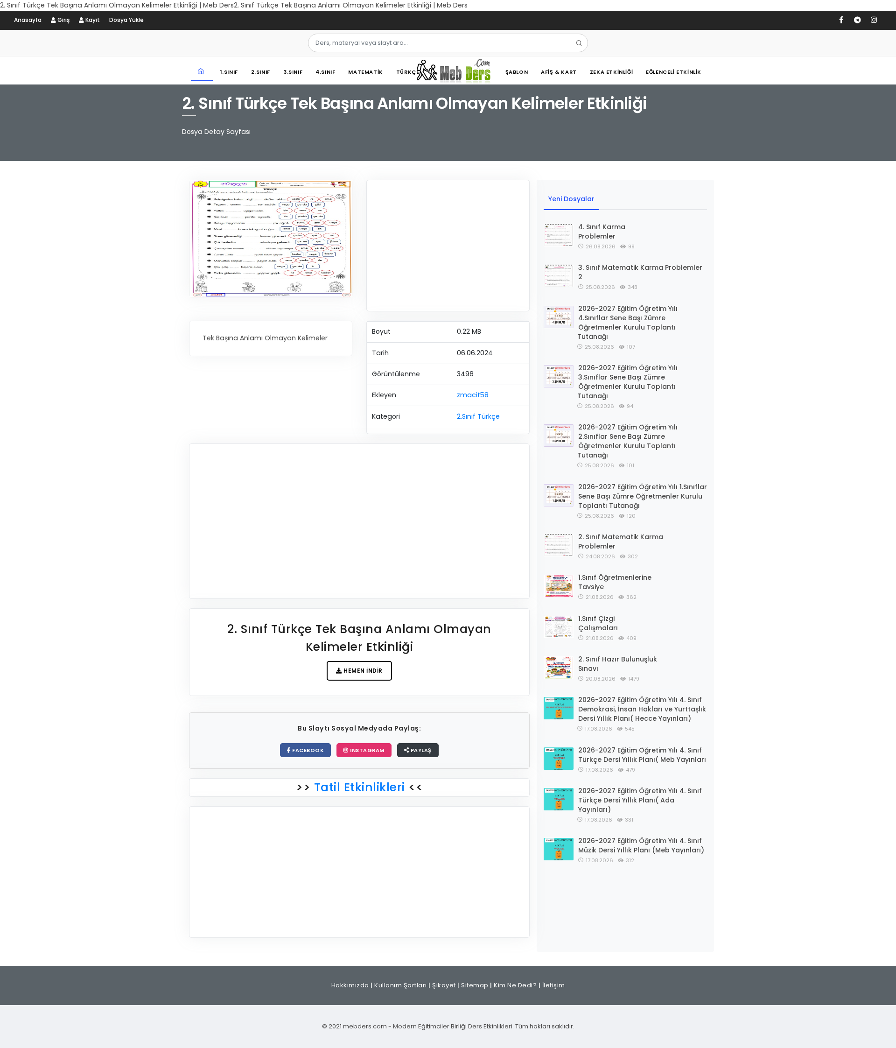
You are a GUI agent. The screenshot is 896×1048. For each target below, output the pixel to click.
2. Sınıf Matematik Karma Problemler (620, 541)
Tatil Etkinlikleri (359, 787)
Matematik (365, 72)
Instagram (367, 750)
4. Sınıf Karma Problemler (601, 231)
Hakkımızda (350, 985)
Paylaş (420, 750)
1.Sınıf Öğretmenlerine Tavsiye (614, 582)
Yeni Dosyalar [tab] (571, 199)
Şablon (516, 72)
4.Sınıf (325, 72)
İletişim (553, 985)
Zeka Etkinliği (611, 72)
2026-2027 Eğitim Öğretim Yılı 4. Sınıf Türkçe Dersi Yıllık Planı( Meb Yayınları (642, 755)
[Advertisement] (448, 245)
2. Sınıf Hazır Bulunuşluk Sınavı (617, 663)
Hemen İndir (362, 671)
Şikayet (444, 985)
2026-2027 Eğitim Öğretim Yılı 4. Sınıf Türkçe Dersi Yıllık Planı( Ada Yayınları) (640, 800)
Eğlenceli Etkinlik (673, 72)
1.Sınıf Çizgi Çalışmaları (598, 623)
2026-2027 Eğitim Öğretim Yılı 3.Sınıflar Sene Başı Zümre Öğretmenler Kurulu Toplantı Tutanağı (627, 382)
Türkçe (408, 72)
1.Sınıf (229, 72)
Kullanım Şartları (400, 985)
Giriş (63, 20)
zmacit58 (473, 395)
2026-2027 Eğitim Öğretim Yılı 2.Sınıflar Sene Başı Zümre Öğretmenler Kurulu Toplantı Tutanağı (627, 441)
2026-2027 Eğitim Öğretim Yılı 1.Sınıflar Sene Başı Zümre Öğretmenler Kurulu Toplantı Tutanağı (642, 496)
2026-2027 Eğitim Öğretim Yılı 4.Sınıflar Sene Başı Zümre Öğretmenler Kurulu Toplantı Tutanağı (627, 322)
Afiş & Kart (559, 72)
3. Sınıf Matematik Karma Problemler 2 (640, 272)
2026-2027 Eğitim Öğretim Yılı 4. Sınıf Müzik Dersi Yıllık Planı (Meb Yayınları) (641, 845)
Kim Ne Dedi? (515, 985)
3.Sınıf (292, 72)
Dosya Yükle (126, 20)
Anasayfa (28, 20)
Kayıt (92, 20)
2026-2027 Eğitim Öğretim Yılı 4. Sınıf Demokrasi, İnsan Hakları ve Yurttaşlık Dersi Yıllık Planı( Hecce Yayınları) (642, 709)
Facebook (307, 750)
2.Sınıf (260, 72)
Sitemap (475, 985)
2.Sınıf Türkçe (478, 416)
